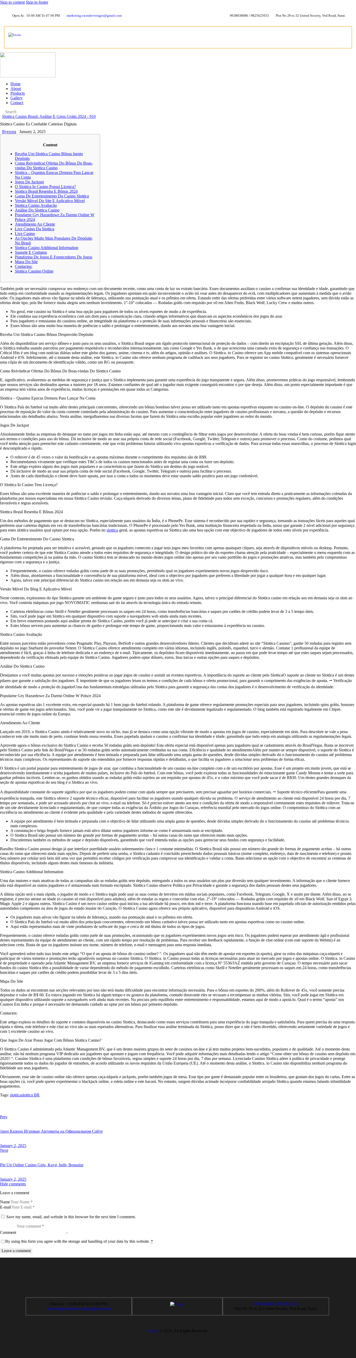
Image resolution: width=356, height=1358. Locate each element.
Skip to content (12, 2)
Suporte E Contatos (31, 252)
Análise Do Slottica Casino (37, 210)
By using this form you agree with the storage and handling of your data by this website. (79, 1241)
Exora (153, 1331)
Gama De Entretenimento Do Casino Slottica (52, 196)
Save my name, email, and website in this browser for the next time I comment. (71, 1217)
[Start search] (1, 112)
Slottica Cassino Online (34, 271)
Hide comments (13, 1184)
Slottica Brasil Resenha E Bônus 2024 (46, 191)
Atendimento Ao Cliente (35, 224)
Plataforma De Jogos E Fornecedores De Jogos (53, 257)
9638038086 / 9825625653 (276, 1304)
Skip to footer (37, 2)
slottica (112, 530)
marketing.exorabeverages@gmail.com (79, 1308)
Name (5, 1202)
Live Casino (25, 233)
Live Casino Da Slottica (34, 229)
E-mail (5, 1207)
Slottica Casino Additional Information (46, 247)
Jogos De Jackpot (29, 182)
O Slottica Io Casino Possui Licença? (45, 186)
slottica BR (30, 1095)
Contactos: (23, 266)
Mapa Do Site (26, 261)
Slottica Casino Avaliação (36, 205)
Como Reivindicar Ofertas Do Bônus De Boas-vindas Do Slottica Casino (54, 165)
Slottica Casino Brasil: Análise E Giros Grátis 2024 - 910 (49, 116)
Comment (8, 1232)
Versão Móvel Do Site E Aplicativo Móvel (50, 200)
